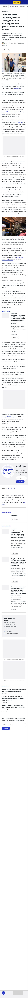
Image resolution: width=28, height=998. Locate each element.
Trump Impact (5, 11)
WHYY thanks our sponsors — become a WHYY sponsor (14, 156)
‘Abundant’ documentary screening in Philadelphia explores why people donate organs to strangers (13, 698)
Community (14, 313)
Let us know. (17, 88)
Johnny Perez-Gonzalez (11, 43)
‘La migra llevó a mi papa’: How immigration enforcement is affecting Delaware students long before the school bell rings (18, 534)
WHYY (5, 2)
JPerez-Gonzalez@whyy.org (12, 633)
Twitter (11, 488)
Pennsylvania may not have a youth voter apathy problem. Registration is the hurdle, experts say (13, 707)
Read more (6, 628)
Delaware (22, 6)
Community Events (14, 6)
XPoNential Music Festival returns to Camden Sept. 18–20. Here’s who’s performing (14, 690)
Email (14, 488)
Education (5, 6)
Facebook (8, 488)
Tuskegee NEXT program (9, 417)
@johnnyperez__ (9, 631)
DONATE (17, 2)
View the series (15, 519)
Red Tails (20, 122)
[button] (3, 993)
